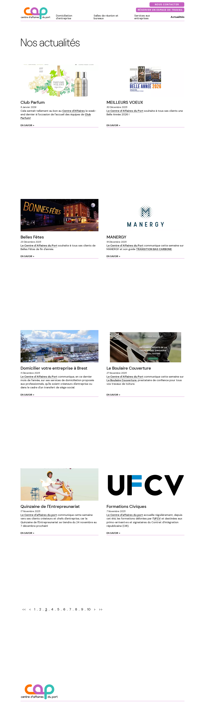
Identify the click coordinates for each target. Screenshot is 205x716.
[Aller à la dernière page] (100, 609)
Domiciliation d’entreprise (64, 17)
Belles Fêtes (32, 237)
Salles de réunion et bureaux (106, 17)
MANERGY (116, 237)
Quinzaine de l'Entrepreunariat (50, 506)
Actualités (177, 17)
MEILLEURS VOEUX (125, 102)
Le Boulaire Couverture (129, 368)
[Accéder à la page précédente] (30, 609)
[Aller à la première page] (24, 609)
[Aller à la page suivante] (94, 609)
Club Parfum (33, 102)
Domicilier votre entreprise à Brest (54, 368)
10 (88, 609)
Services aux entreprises (142, 17)
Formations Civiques (126, 506)
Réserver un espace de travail (160, 9)
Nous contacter (167, 4)
